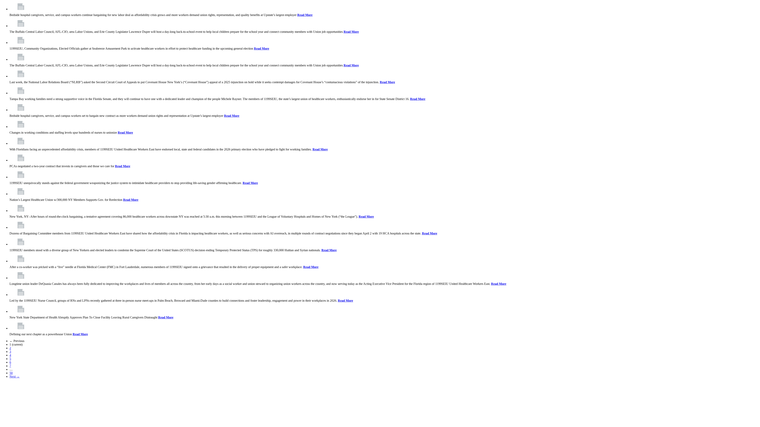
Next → (15, 376)
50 (11, 373)
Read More (305, 15)
